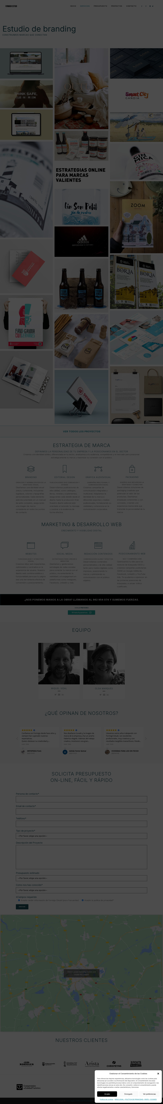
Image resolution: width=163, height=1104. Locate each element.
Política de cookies (106, 1099)
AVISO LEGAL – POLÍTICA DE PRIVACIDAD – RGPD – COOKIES (136, 1099)
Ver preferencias (149, 1094)
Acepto (107, 1094)
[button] (158, 1073)
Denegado (128, 1094)
